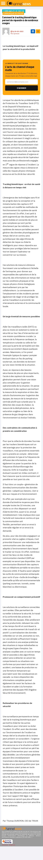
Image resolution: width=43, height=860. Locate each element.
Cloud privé (5, 845)
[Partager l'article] (38, 31)
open (3, 3)
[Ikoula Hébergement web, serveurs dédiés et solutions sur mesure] (7, 843)
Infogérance (12, 845)
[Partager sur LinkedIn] (33, 31)
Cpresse (16, 34)
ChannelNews (19, 3)
